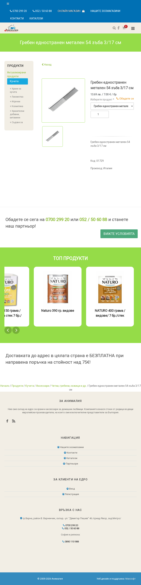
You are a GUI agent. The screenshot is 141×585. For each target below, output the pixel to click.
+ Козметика (16, 106)
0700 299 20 (19, 11)
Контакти (17, 18)
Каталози (36, 18)
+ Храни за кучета (15, 90)
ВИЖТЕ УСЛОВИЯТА (119, 234)
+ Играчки (15, 101)
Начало (4, 385)
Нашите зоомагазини (105, 11)
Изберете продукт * (102, 99)
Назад (48, 64)
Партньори (71, 463)
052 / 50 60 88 (43, 11)
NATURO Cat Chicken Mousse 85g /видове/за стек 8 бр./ (96, 315)
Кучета (14, 81)
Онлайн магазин (70, 11)
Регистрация (71, 494)
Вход (72, 488)
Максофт (130, 578)
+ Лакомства (16, 96)
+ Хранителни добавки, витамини (17, 114)
